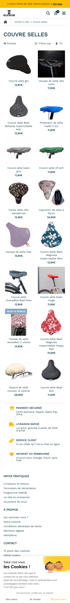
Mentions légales (14, 530)
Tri (60, 43)
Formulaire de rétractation (20, 488)
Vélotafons (10, 535)
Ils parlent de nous (15, 501)
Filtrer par (45, 43)
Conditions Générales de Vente (22, 526)
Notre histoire (12, 521)
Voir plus (57, 4)
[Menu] (64, 13)
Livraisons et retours (16, 483)
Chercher (48, 13)
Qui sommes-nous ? (16, 517)
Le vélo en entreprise (17, 497)
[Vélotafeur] (24, 13)
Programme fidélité (15, 492)
